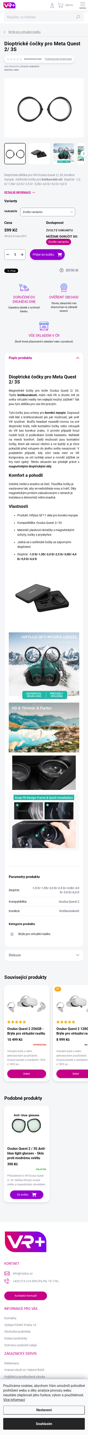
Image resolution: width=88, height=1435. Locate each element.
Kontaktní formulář (26, 1295)
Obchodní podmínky (17, 1331)
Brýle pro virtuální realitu (34, 934)
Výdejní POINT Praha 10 (20, 1325)
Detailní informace (17, 192)
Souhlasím (44, 1424)
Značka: (11, 70)
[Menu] (82, 5)
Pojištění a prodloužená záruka (24, 1376)
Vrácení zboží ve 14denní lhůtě (24, 1370)
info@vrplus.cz (23, 1273)
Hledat (78, 17)
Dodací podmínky (15, 1338)
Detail (26, 1073)
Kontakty (10, 1318)
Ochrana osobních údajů (20, 1345)
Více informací (14, 1400)
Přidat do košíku (43, 254)
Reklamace (11, 1363)
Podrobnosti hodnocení (58, 58)
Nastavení (44, 1410)
